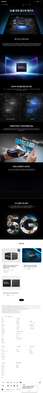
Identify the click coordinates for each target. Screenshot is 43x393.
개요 (23, 4)
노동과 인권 (30, 351)
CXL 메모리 (3, 325)
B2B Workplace (32, 327)
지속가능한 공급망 (31, 353)
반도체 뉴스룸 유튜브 (14, 386)
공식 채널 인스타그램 (8, 382)
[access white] (4, 389)
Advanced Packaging (4, 351)
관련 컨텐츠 (29, 4)
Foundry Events (4, 353)
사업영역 (3, 367)
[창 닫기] (36, 384)
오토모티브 (3, 339)
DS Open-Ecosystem (32, 322)
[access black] (2, 389)
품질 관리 (18, 322)
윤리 (2, 372)
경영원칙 (17, 365)
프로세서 (3, 328)
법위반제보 (17, 367)
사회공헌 (30, 352)
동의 (29, 390)
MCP (33, 268)
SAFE (3, 352)
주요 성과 (30, 348)
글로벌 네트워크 (32, 325)
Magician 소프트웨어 (19, 338)
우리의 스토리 (3, 366)
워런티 (17, 337)
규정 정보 (18, 324)
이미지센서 (3, 329)
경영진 (2, 368)
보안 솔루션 (3, 331)
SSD (2, 323)
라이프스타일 (3, 342)
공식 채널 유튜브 (21, 382)
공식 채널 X (11, 382)
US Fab (3, 358)
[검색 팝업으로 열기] (35, 1)
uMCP (2, 4)
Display (3, 333)
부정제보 (17, 366)
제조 (2, 354)
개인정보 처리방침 (18, 389)
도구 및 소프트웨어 (19, 333)
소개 (2, 348)
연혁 (2, 369)
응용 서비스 (3, 355)
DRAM (2, 322)
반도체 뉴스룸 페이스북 (11, 386)
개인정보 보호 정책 (24, 388)
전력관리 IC (3, 332)
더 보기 (22, 300)
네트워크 (3, 340)
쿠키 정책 (28, 388)
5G (24, 268)
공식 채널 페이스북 (14, 382)
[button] (10, 389)
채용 (2, 377)
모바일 (2, 341)
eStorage (3, 324)
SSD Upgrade (18, 339)
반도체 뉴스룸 (3, 373)
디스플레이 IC (3, 330)
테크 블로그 (18, 351)
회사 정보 (3, 365)
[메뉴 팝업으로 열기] (41, 1)
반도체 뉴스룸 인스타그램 (17, 386)
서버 (2, 338)
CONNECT (3, 359)
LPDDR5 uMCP (28, 268)
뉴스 (17, 348)
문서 (17, 334)
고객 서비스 (18, 323)
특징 (25, 4)
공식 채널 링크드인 (17, 382)
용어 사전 (18, 329)
